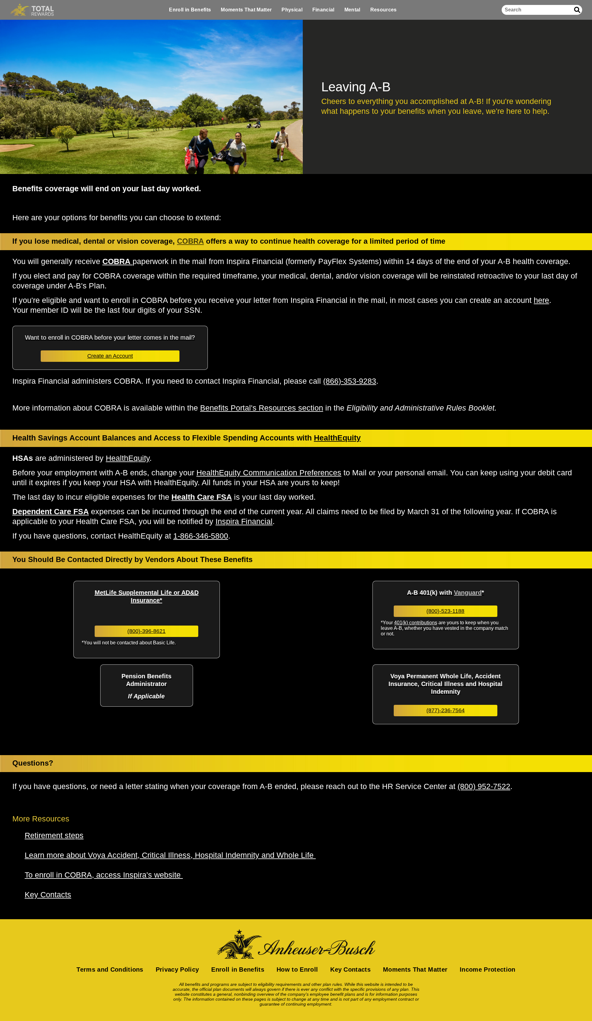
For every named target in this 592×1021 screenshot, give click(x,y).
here (541, 300)
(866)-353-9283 (349, 381)
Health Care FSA (201, 497)
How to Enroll (297, 969)
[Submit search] (577, 9)
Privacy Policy (177, 969)
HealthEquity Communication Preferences (268, 472)
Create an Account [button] (110, 356)
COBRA (190, 241)
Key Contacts (350, 969)
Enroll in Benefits (190, 9)
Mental (352, 9)
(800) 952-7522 (484, 786)
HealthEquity (128, 458)
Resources (383, 9)
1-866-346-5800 (200, 535)
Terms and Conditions (109, 969)
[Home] (32, 10)
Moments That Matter (246, 9)
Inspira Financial (244, 521)
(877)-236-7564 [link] (445, 710)
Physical (292, 9)
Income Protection (487, 969)
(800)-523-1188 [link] (445, 611)
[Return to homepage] (296, 944)
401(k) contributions (415, 622)
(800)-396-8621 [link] (146, 631)
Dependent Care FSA (50, 511)
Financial (323, 9)
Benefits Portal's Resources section (261, 407)
